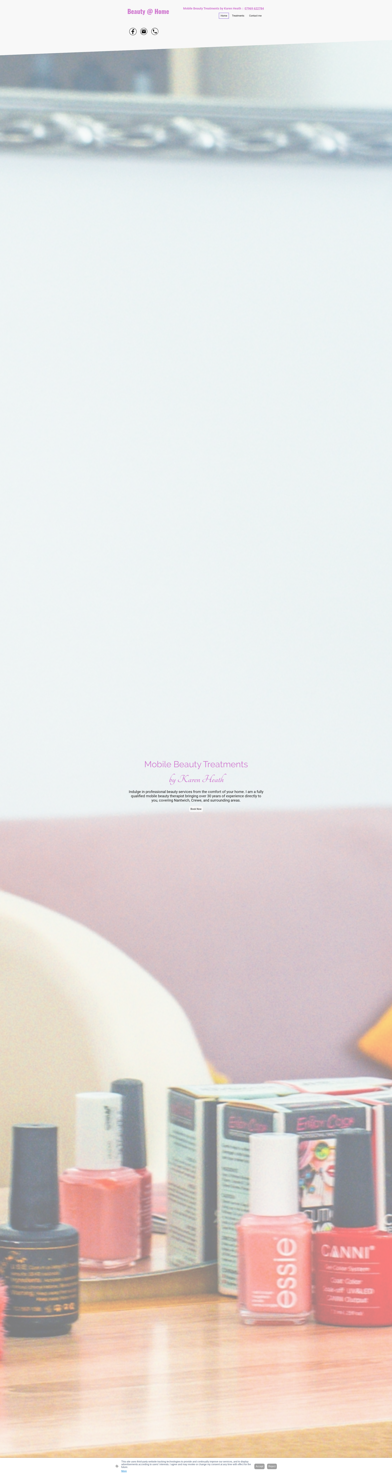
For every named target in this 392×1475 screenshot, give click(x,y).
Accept (259, 1466)
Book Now (196, 809)
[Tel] (155, 31)
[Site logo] (148, 18)
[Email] (144, 31)
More (124, 1471)
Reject (271, 1466)
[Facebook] (133, 31)
